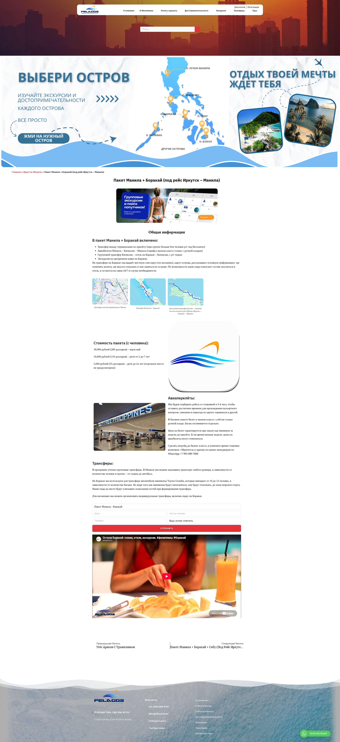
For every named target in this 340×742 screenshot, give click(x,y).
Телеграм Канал (157, 721)
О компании (128, 11)
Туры (254, 11)
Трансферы (239, 11)
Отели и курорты (169, 11)
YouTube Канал (157, 728)
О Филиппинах (146, 11)
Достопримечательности (196, 11)
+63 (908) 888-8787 (158, 706)
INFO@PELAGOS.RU (158, 714)
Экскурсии (221, 11)
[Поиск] (197, 29)
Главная (16, 172)
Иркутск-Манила (32, 172)
